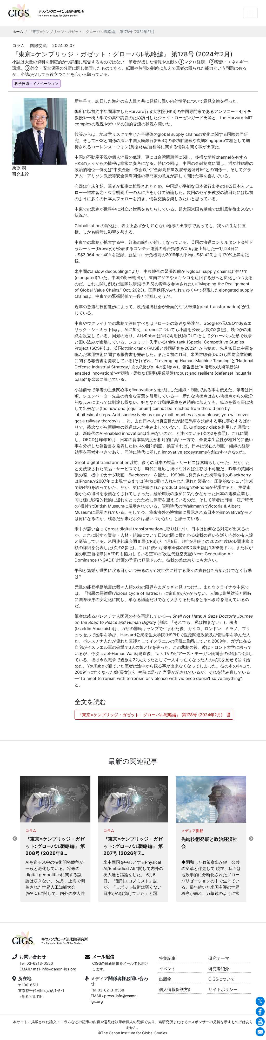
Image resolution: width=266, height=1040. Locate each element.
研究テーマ (218, 958)
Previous (14, 838)
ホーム (17, 32)
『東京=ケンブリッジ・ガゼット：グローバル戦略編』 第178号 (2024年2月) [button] (152, 714)
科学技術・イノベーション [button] (36, 83)
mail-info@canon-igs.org (54, 969)
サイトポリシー (222, 989)
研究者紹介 (218, 968)
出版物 (165, 979)
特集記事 (167, 958)
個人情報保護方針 (175, 989)
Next (251, 838)
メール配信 (103, 956)
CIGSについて (221, 979)
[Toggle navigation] (250, 13)
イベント (167, 968)
